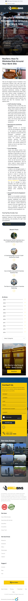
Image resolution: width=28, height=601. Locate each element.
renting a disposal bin (13, 180)
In (19, 27)
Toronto (3, 553)
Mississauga (4, 550)
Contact (3, 567)
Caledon (3, 556)
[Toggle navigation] (5, 8)
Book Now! (14, 371)
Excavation (3, 526)
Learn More (6, 452)
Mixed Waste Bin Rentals (6, 520)
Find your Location (11, 3)
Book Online (15, 582)
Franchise (19, 589)
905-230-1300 (11, 434)
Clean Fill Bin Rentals (6, 517)
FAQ (2, 573)
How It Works (4, 589)
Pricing (11, 589)
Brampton (3, 540)
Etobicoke (3, 543)
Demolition (3, 523)
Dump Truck (4, 530)
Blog (2, 570)
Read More (15, 50)
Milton (2, 547)
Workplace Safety (19, 27)
